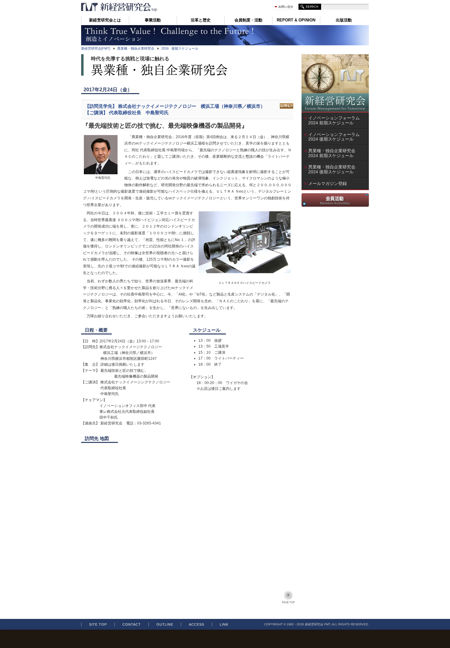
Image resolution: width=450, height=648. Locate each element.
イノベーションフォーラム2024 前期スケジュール (334, 120)
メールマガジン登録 (327, 183)
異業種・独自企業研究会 (135, 48)
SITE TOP (98, 624)
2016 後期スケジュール (179, 48)
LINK (224, 624)
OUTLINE (164, 624)
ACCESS (196, 624)
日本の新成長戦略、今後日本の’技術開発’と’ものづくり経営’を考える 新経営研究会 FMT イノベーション (119, 7)
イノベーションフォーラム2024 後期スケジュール (334, 137)
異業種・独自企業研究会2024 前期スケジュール (333, 153)
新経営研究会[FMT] (95, 48)
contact (131, 624)
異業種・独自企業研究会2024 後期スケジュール (333, 169)
